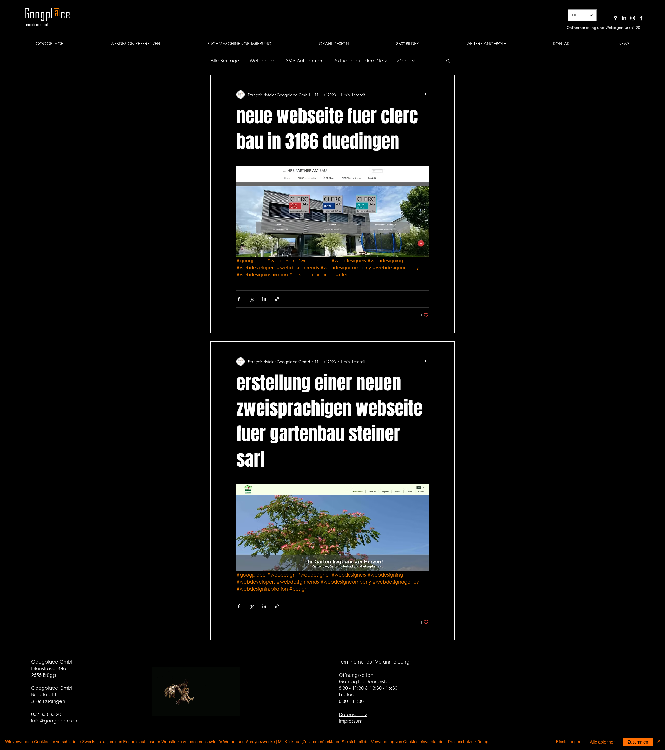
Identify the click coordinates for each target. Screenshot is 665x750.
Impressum (351, 721)
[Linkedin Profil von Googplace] (624, 18)
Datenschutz (353, 714)
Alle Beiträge (224, 60)
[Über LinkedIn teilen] (264, 299)
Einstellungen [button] (568, 742)
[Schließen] (659, 742)
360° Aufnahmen (305, 60)
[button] (486, 43)
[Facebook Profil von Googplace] (641, 18)
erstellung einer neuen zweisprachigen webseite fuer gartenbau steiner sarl (329, 421)
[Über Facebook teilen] (238, 299)
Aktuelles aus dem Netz (360, 60)
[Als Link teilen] (277, 299)
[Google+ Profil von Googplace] (616, 18)
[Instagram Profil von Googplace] (633, 18)
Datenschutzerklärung (468, 742)
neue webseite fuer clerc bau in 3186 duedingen (327, 129)
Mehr (403, 60)
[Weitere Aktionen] (425, 94)
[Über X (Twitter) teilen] (251, 299)
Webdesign (262, 60)
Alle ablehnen (603, 742)
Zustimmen (638, 742)
